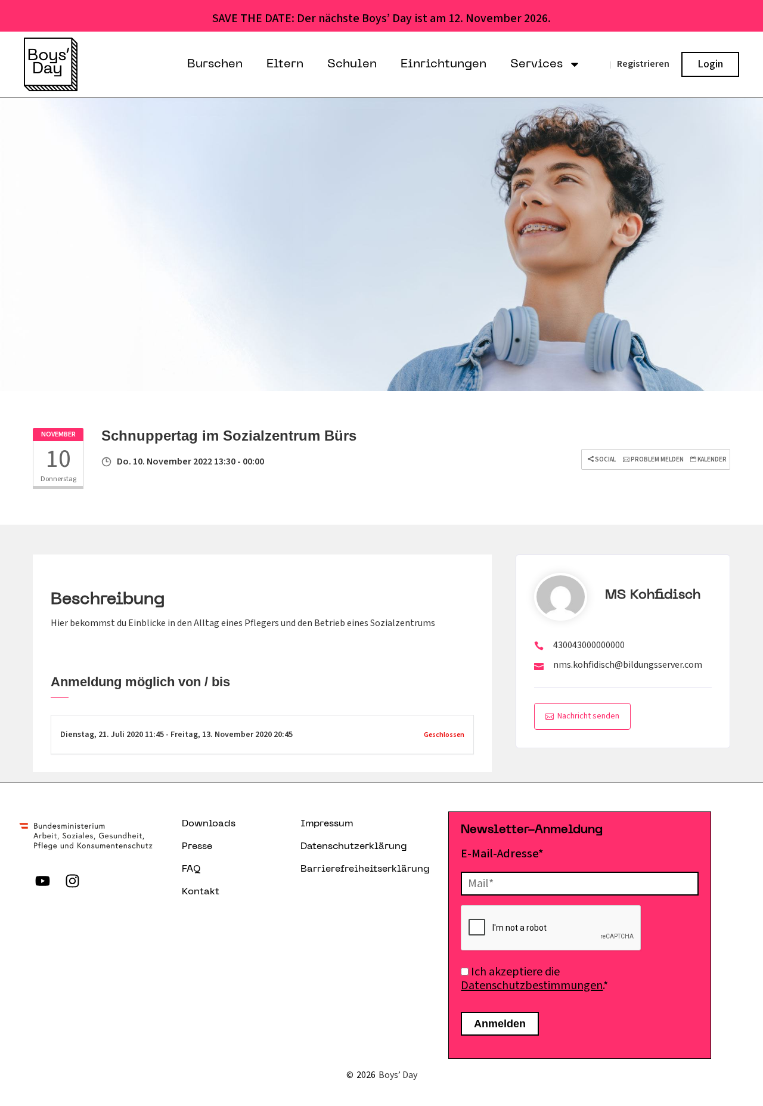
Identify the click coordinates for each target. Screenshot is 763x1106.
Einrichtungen (443, 64)
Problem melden (656, 459)
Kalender (711, 459)
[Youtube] (43, 881)
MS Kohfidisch (652, 595)
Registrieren (643, 63)
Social (605, 459)
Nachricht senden (588, 716)
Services (536, 64)
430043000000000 (589, 645)
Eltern (284, 64)
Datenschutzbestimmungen (532, 985)
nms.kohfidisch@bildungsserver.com (627, 664)
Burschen (215, 64)
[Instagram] (73, 881)
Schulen (352, 64)
